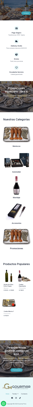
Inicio (7, 393)
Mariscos (16, 146)
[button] (15, 393)
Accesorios (16, 223)
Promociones (16, 248)
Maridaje (16, 198)
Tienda (14, 393)
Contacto (24, 393)
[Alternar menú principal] (29, 3)
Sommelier (16, 172)
